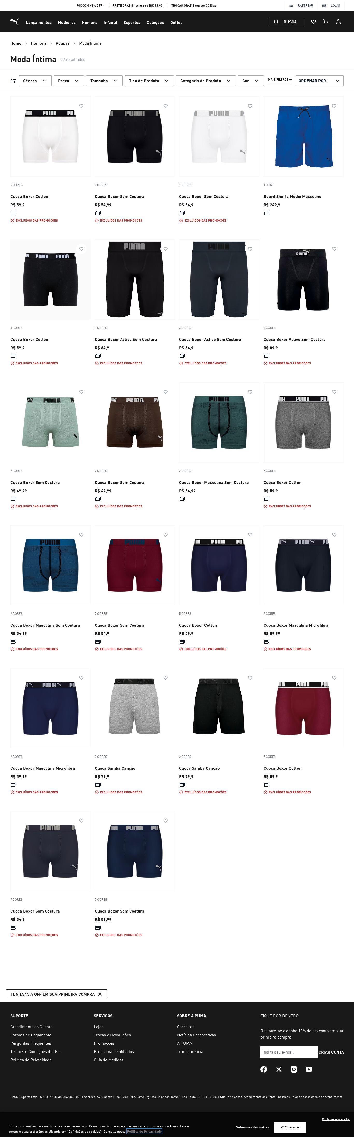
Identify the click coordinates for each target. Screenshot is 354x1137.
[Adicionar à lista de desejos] (81, 106)
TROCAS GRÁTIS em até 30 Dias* (194, 6)
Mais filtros (278, 79)
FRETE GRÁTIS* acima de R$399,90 (137, 6)
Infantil (110, 22)
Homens (89, 22)
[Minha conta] (338, 22)
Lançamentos (39, 22)
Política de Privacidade (144, 1131)
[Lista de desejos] (313, 22)
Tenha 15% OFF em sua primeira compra (53, 994)
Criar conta (331, 1051)
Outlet (176, 22)
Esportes (131, 22)
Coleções (155, 22)
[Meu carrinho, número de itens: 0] (326, 22)
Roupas (63, 42)
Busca (290, 21)
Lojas (335, 6)
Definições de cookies (252, 1127)
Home (16, 42)
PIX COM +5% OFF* (90, 6)
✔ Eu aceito (290, 1127)
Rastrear (305, 6)
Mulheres (67, 22)
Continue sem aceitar (336, 1119)
